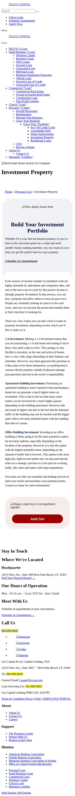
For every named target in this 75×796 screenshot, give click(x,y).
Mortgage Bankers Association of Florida (32, 760)
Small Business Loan (21, 773)
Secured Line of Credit (29, 81)
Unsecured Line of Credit (30, 84)
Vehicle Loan (23, 78)
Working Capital (25, 55)
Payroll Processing (26, 111)
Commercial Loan (19, 776)
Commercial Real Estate (30, 91)
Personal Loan (23, 191)
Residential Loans (41, 140)
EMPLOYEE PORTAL (57, 698)
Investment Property (42, 137)
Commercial (20, 88)
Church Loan (16, 783)
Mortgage (20, 157)
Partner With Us (18, 736)
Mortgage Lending (19, 786)
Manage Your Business (29, 117)
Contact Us (22, 153)
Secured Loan (24, 65)
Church (17, 104)
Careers (13, 719)
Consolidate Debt (41, 130)
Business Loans (25, 58)
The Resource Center (21, 733)
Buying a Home (25, 147)
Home (8, 191)
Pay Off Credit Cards (43, 127)
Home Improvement (42, 134)
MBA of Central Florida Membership (30, 764)
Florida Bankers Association (25, 757)
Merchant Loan (25, 71)
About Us (14, 150)
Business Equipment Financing (34, 75)
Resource (19, 107)
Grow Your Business (28, 120)
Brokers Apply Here (20, 740)
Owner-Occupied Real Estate (33, 94)
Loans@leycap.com (30, 680)
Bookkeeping (23, 114)
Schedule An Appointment (21, 261)
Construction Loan (27, 98)
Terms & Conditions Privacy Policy (21, 698)
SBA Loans (22, 61)
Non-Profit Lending (27, 101)
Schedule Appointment (22, 20)
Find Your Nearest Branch (18, 578)
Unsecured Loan (25, 68)
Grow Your (35, 124)
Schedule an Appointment (18, 615)
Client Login (16, 17)
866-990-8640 (9, 630)
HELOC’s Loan (18, 48)
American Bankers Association (26, 754)
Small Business (21, 52)
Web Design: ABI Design (16, 792)
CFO (19, 143)
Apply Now (16, 24)
